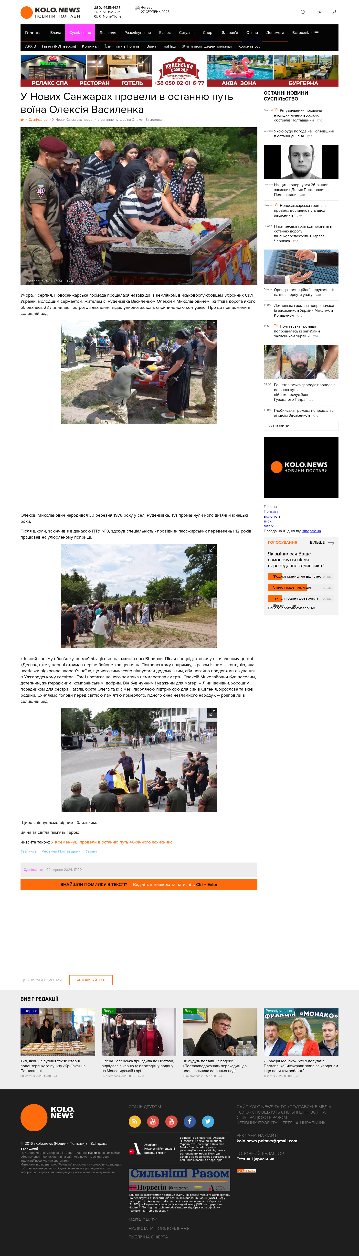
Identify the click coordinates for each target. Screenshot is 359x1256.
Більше (317, 542)
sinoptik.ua (311, 531)
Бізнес (165, 32)
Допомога (275, 32)
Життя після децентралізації (207, 46)
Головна (33, 32)
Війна (151, 46)
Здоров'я (230, 32)
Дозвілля (107, 32)
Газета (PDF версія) (59, 46)
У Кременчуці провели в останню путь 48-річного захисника (111, 842)
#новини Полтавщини (61, 851)
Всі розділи (303, 32)
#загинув (29, 851)
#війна (91, 851)
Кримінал (90, 46)
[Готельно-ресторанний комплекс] (179, 71)
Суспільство (80, 32)
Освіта (252, 32)
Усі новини (279, 426)
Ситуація (187, 32)
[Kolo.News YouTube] (301, 467)
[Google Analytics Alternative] (246, 1171)
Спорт (208, 32)
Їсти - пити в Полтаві (122, 46)
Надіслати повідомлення (159, 1228)
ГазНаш (169, 46)
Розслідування (138, 32)
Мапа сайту (143, 1220)
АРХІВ (30, 46)
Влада (55, 32)
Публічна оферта (148, 1237)
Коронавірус (249, 46)
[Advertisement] (139, 468)
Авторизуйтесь (91, 980)
